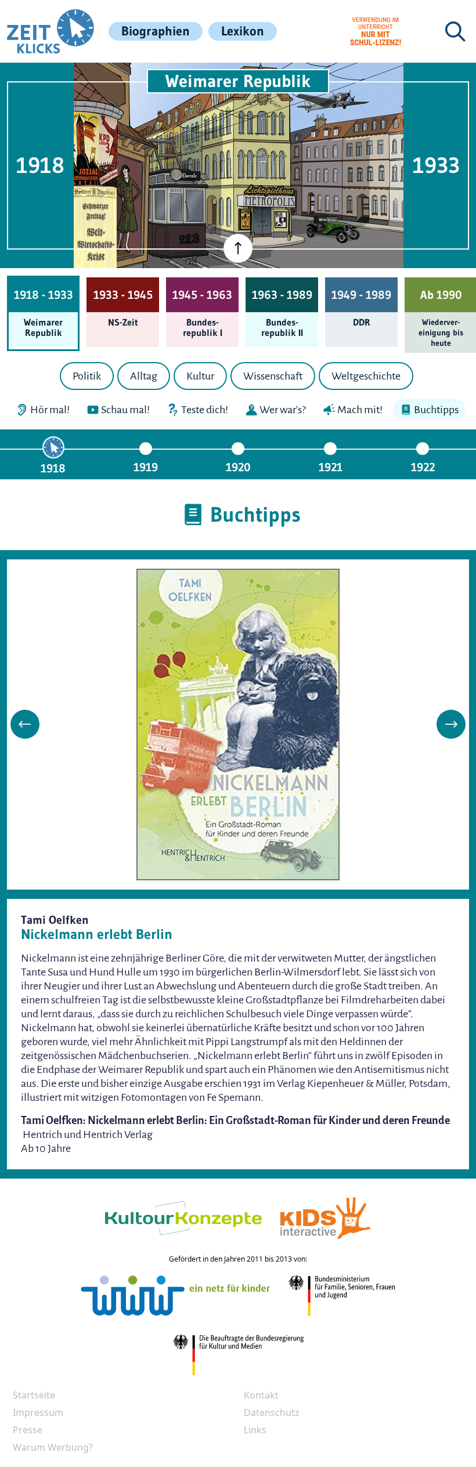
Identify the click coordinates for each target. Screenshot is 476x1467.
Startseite (34, 1395)
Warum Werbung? (53, 1447)
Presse (27, 1429)
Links (255, 1429)
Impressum (38, 1412)
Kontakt (261, 1395)
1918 (53, 468)
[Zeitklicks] (50, 31)
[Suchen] (455, 31)
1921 (330, 467)
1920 (238, 467)
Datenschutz (272, 1412)
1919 (146, 467)
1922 (423, 467)
